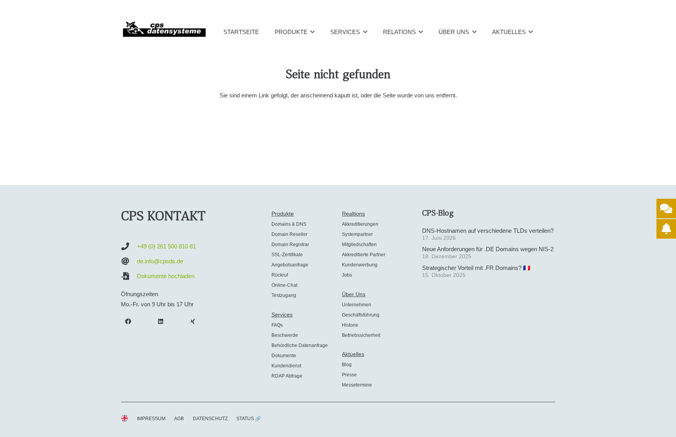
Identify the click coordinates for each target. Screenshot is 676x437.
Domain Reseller (289, 234)
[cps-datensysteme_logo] (164, 29)
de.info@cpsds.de (160, 261)
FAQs (277, 325)
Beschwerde (284, 335)
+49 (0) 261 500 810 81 (166, 246)
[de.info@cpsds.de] (129, 261)
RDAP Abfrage (286, 376)
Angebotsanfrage (289, 265)
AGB (179, 418)
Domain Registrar (290, 244)
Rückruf (279, 275)
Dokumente (283, 355)
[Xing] (192, 321)
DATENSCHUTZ (210, 418)
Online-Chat (284, 285)
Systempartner (357, 234)
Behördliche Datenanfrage (299, 345)
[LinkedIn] (160, 321)
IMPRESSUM (151, 418)
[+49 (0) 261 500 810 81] (129, 246)
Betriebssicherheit (361, 335)
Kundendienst (286, 366)
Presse (349, 375)
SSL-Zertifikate (287, 254)
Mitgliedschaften (359, 244)
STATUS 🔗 (248, 418)
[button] (312, 31)
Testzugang (283, 295)
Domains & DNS (288, 224)
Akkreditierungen (360, 224)
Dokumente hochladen (165, 276)
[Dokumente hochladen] (129, 276)
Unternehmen (356, 305)
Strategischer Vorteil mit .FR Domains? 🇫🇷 (476, 267)
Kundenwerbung (360, 265)
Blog (347, 364)
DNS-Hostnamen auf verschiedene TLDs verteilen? (488, 230)
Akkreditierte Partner (363, 254)
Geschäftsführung (360, 315)
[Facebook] (128, 321)
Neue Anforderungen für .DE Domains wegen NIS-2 (488, 249)
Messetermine (357, 385)
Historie (350, 325)
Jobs (347, 275)
